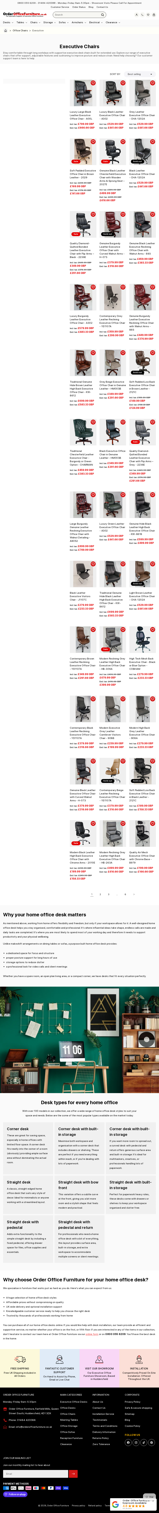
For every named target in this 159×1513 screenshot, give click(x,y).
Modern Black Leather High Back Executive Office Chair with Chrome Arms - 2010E (82, 857)
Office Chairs (20, 30)
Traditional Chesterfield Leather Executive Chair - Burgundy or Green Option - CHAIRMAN (82, 458)
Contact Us (102, 7)
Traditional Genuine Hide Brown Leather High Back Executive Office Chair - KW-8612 (81, 388)
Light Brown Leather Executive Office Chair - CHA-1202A (142, 596)
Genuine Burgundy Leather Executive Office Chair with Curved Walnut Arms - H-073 (112, 250)
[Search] (102, 15)
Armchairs (77, 22)
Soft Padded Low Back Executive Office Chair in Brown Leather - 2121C (142, 387)
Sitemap (129, 1413)
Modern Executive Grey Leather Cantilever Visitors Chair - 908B (110, 733)
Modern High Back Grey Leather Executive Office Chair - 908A (142, 733)
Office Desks (67, 1407)
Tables (20, 22)
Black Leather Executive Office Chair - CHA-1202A (142, 174)
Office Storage (68, 1425)
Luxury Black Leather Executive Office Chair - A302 (112, 115)
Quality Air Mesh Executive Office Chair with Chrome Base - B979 (142, 857)
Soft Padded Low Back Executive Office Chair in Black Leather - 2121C (142, 795)
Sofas (62, 22)
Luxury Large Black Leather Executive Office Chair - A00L (81, 115)
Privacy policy (78, 1505)
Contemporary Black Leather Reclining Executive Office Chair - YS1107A (82, 733)
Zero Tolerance (101, 1444)
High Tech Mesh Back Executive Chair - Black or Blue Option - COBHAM (142, 663)
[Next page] (133, 894)
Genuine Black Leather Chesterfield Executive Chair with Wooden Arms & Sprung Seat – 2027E (113, 177)
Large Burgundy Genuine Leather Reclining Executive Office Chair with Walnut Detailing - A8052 (81, 532)
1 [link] (92, 894)
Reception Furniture (71, 1438)
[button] (8, 22)
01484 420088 (47, 3)
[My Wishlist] (148, 14)
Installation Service (103, 1413)
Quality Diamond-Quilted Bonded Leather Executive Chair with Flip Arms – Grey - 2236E (141, 458)
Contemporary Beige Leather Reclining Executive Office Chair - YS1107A (112, 795)
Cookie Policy (132, 1425)
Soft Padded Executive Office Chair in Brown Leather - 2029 (83, 174)
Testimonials (100, 1419)
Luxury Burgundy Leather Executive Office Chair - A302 (81, 319)
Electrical (94, 22)
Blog (91, 7)
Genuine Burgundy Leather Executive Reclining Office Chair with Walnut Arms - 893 (141, 323)
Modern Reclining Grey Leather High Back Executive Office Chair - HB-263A (112, 857)
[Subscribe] (73, 1474)
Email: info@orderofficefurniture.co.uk (30, 1426)
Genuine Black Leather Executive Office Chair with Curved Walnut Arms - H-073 (83, 795)
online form (92, 1334)
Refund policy (95, 1505)
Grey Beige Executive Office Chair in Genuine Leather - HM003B (113, 385)
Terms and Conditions (105, 1425)
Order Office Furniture (58, 1505)
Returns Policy (101, 1438)
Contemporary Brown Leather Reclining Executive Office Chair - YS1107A (82, 663)
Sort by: (115, 74)
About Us (98, 1401)
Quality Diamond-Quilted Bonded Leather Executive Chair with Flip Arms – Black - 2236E (82, 250)
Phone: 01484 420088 (22, 1420)
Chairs (34, 22)
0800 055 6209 (27, 3)
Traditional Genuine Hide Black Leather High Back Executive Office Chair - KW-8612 (111, 599)
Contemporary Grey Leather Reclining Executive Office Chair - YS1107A (112, 321)
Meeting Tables (69, 1419)
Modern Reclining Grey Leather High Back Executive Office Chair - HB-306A (112, 663)
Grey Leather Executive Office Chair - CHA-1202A (142, 115)
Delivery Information (104, 1432)
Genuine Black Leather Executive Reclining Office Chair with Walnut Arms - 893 (142, 248)
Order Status (79, 7)
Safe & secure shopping (138, 1407)
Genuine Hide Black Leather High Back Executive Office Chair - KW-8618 (142, 529)
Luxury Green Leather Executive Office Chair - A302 (112, 527)
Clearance (111, 22)
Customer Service (60, 7)
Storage (48, 22)
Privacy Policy (132, 1401)
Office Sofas (67, 1432)
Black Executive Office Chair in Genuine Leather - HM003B (112, 454)
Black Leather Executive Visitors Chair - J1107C (80, 596)
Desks (6, 22)
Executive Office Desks (73, 1401)
